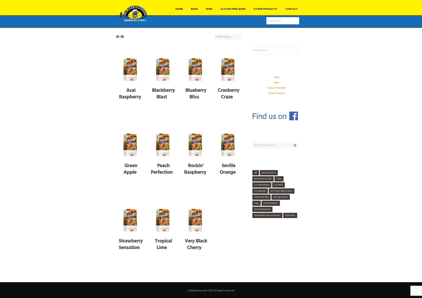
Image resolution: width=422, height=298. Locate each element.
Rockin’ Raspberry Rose (195, 172)
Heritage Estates (280, 197)
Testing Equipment (262, 209)
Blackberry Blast (163, 94)
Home (179, 9)
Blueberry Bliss (195, 94)
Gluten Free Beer (233, 9)
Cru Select (278, 185)
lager (256, 203)
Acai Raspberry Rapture (130, 97)
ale (255, 172)
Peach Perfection (162, 169)
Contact (291, 9)
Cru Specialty (260, 191)
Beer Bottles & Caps (263, 178)
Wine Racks (290, 215)
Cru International (261, 185)
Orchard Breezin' (271, 203)
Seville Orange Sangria (227, 172)
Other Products (265, 9)
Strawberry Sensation (131, 244)
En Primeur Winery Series (281, 191)
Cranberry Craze (228, 94)
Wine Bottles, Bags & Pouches (267, 215)
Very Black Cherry (196, 244)
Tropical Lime (163, 244)
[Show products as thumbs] (117, 37)
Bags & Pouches (269, 172)
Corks (279, 178)
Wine (209, 9)
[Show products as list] (122, 37)
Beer (194, 9)
